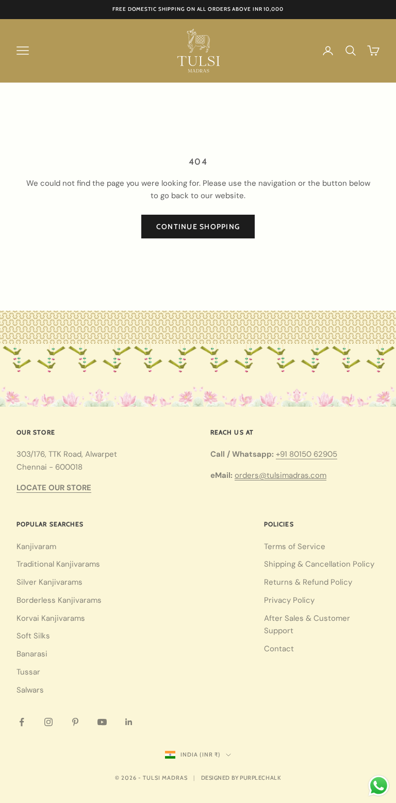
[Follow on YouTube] (102, 722)
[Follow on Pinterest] (75, 722)
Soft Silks (33, 636)
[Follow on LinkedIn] (129, 722)
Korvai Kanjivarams (50, 618)
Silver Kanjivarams (49, 582)
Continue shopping (198, 226)
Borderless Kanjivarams (59, 600)
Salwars (30, 690)
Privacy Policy (289, 600)
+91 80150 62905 (306, 454)
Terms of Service (294, 546)
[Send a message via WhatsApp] (379, 786)
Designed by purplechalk (241, 777)
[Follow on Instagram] (48, 722)
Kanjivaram (36, 546)
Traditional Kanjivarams (58, 564)
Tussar (28, 672)
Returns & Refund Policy (308, 582)
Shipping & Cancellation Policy (319, 564)
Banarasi (31, 654)
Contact (279, 649)
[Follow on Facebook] (21, 722)
